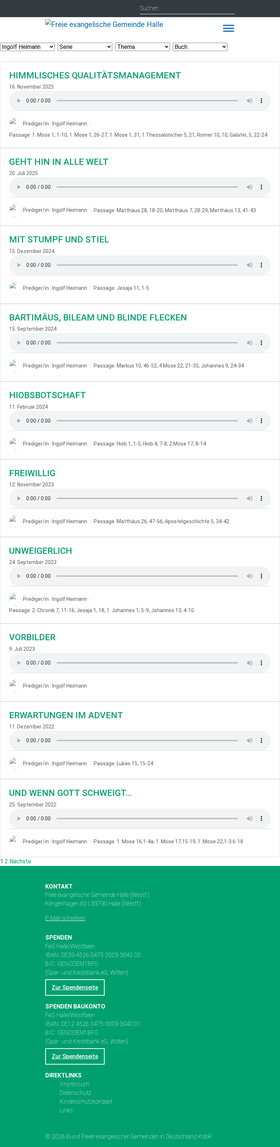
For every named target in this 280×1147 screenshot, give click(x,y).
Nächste (20, 861)
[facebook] (80, 8)
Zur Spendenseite (75, 987)
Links (66, 1110)
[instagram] (51, 8)
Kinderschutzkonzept (86, 1101)
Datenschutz (75, 1092)
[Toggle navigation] (228, 28)
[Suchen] (229, 8)
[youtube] (65, 8)
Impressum (74, 1084)
